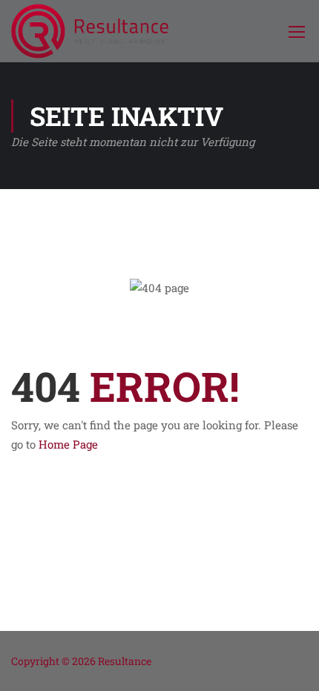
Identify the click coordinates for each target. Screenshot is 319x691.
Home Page (68, 444)
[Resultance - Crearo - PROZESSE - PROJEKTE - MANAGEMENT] (90, 31)
